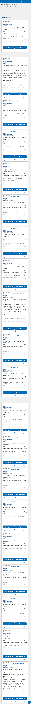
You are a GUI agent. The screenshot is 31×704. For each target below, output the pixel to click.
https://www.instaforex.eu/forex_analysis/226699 (16, 651)
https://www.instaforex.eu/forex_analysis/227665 (16, 248)
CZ (27, 1)
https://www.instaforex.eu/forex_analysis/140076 (16, 119)
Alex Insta (9, 24)
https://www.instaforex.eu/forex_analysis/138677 (16, 545)
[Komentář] (15, 50)
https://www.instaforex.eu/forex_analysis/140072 (16, 110)
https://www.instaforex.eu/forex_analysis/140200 (16, 41)
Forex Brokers (5, 18)
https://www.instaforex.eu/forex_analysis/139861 (16, 184)
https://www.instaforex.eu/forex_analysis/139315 (16, 378)
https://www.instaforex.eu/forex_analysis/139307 (16, 387)
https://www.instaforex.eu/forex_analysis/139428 (16, 346)
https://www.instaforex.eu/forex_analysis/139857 (16, 175)
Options (8, 6)
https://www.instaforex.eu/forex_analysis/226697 (16, 642)
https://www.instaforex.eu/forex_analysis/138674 (16, 554)
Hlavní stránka (6, 4)
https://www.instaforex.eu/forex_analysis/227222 (16, 457)
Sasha (8, 166)
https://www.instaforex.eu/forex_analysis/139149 (16, 424)
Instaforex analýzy (15, 21)
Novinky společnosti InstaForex (17, 59)
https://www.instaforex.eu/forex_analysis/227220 (16, 448)
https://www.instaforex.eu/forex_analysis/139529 (16, 272)
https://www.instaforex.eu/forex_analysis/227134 (16, 480)
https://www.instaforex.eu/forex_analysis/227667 (16, 240)
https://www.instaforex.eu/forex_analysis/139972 (16, 151)
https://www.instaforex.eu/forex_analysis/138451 (16, 610)
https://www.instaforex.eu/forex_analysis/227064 (16, 513)
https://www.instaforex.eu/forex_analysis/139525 (16, 280)
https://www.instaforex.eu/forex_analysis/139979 (16, 143)
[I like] (5, 50)
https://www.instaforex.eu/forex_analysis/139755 (16, 207)
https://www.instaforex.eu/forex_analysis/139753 (16, 216)
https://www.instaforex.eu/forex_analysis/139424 (16, 355)
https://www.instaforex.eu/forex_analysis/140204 (16, 33)
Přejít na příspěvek (8, 47)
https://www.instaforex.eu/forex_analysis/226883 (16, 586)
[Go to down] (29, 702)
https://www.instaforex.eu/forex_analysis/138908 (16, 489)
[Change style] (22, 1)
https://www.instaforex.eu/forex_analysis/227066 (16, 521)
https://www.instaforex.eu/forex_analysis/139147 (16, 416)
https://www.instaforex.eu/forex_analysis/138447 (16, 618)
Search (14, 6)
